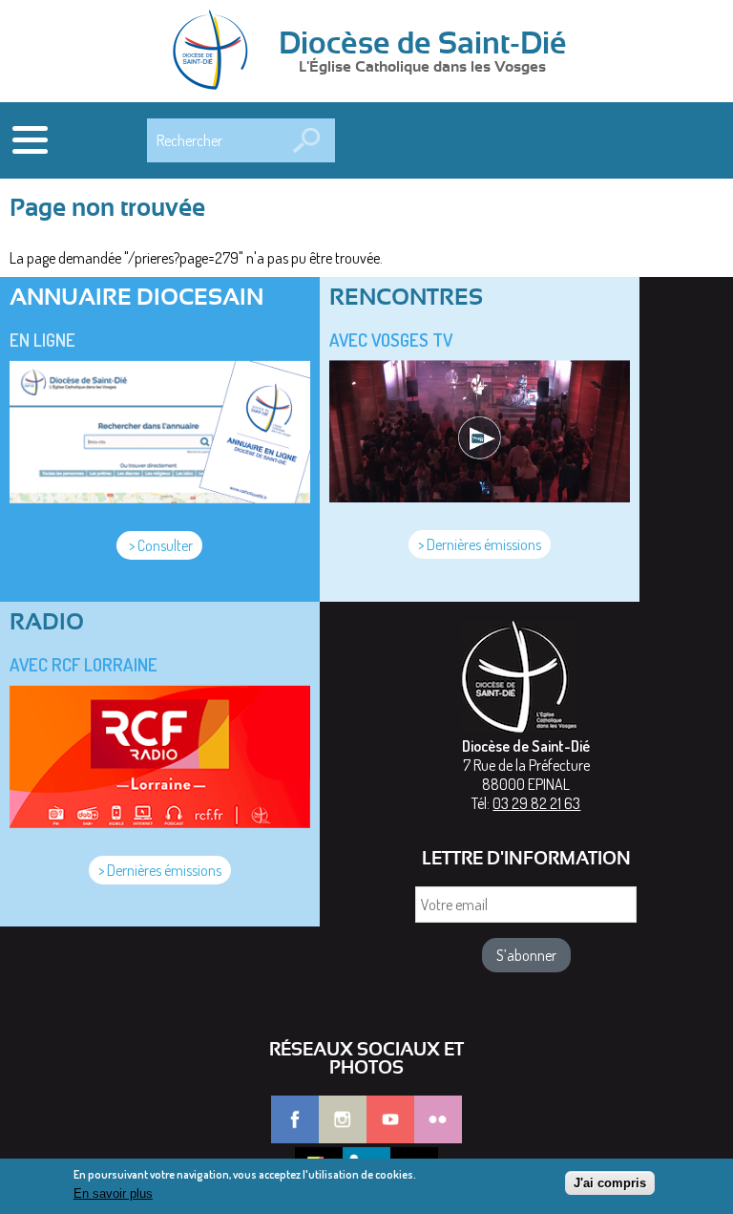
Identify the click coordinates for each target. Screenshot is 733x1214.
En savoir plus (113, 1193)
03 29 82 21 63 (536, 803)
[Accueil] (216, 51)
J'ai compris (610, 1183)
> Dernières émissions (479, 544)
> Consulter (159, 545)
